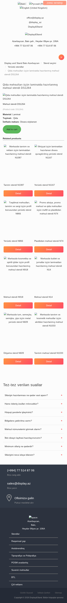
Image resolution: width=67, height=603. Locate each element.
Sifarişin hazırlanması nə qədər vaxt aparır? (26, 395)
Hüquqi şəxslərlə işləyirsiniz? (19, 412)
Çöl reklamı (17, 584)
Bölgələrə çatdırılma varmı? (18, 420)
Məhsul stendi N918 (13, 297)
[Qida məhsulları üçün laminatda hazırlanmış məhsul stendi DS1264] (33, 97)
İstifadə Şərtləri (44, 593)
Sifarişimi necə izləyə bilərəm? (19, 455)
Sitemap (58, 593)
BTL (13, 577)
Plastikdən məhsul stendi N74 (48, 241)
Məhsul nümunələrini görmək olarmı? (23, 429)
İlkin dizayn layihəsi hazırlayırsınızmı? (23, 438)
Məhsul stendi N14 (43, 297)
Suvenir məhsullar (20, 570)
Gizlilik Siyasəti (26, 593)
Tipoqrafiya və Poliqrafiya (23, 555)
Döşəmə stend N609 (14, 353)
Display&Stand (35, 26)
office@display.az (35, 18)
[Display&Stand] (33, 34)
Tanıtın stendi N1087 (14, 185)
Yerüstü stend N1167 (44, 185)
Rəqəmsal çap (18, 541)
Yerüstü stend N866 (13, 241)
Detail (18, 193)
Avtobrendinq (17, 548)
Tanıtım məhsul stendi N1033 (48, 353)
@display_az (35, 22)
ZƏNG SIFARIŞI (55, 3)
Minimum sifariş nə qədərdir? (19, 446)
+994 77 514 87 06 (46, 45)
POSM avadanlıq (19, 562)
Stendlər (15, 534)
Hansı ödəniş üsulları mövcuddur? (21, 404)
